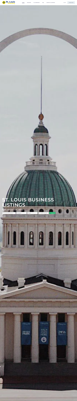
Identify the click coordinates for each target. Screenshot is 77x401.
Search (53, 213)
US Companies (37, 2)
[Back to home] (8, 2)
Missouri (29, 2)
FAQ (43, 2)
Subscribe (71, 2)
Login (64, 2)
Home (23, 2)
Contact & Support (51, 2)
